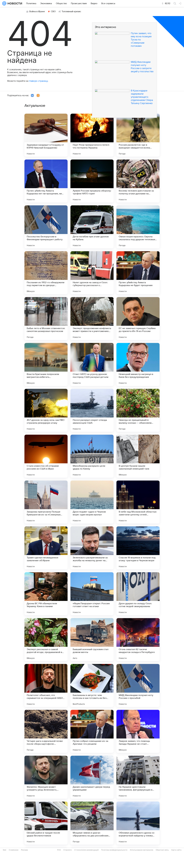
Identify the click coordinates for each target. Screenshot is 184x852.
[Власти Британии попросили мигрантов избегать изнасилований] (46, 364)
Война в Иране (37, 11)
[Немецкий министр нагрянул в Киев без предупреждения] (138, 364)
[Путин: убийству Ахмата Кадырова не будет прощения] (138, 272)
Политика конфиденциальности (114, 850)
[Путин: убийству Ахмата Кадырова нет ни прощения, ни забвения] (46, 181)
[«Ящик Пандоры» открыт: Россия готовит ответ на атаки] (92, 593)
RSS (59, 850)
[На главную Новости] (14, 3)
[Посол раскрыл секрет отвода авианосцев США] (92, 410)
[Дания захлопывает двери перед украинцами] (92, 777)
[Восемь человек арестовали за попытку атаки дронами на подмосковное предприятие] (138, 181)
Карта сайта (176, 850)
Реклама (24, 850)
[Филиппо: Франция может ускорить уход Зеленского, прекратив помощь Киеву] (46, 777)
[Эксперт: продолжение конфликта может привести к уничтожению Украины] (92, 318)
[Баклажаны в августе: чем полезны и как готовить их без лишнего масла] (92, 685)
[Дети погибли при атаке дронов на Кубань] (92, 226)
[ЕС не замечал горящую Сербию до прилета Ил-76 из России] (138, 318)
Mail (4, 850)
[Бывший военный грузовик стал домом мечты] (92, 639)
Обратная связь (162, 850)
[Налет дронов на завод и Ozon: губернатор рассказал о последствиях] (92, 272)
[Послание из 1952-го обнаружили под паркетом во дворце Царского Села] (46, 272)
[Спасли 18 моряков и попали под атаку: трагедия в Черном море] (138, 547)
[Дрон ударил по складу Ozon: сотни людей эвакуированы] (138, 593)
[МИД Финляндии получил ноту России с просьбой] (138, 685)
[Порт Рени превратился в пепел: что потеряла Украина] (92, 135)
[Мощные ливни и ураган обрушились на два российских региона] (92, 823)
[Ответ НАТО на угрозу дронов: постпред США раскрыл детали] (92, 364)
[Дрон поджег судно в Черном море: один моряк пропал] (92, 502)
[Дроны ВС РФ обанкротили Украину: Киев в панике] (46, 593)
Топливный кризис (71, 11)
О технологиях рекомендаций (86, 850)
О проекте (67, 850)
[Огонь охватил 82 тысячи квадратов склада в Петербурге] (138, 639)
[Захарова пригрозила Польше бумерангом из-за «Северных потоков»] (46, 502)
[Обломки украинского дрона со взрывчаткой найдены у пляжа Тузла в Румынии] (138, 823)
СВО (53, 11)
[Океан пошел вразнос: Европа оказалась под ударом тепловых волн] (138, 226)
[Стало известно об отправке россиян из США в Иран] (46, 456)
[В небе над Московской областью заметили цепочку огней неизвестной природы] (138, 502)
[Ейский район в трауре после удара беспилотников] (46, 823)
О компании (13, 850)
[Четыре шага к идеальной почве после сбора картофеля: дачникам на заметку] (46, 731)
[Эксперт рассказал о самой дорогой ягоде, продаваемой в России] (46, 639)
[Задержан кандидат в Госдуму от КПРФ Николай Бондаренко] (46, 135)
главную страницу (38, 81)
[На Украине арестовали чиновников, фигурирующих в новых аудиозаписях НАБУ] (138, 777)
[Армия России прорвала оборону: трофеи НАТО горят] (92, 181)
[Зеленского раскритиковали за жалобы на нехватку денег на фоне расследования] (92, 547)
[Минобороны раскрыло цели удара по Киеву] (92, 456)
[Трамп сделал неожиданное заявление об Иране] (46, 547)
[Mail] (4, 3)
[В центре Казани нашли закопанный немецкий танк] (138, 456)
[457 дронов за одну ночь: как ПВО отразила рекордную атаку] (46, 410)
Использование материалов (141, 850)
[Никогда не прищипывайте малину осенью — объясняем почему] (138, 410)
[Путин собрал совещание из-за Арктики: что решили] (92, 731)
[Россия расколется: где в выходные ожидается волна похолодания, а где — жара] (138, 135)
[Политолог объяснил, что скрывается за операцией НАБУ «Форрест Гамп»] (46, 685)
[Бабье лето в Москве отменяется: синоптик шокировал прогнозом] (46, 318)
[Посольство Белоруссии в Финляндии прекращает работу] (46, 226)
